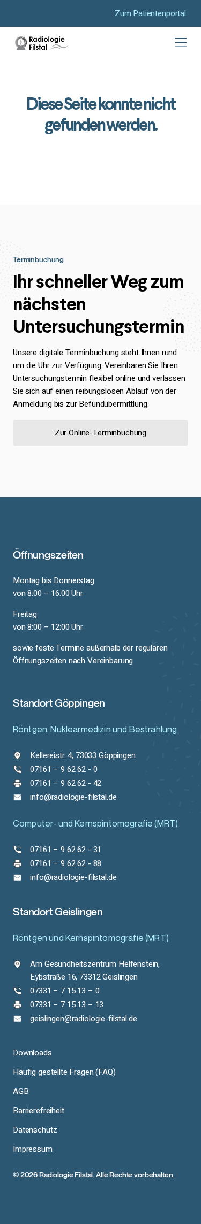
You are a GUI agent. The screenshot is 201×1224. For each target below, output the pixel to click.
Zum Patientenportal (150, 13)
